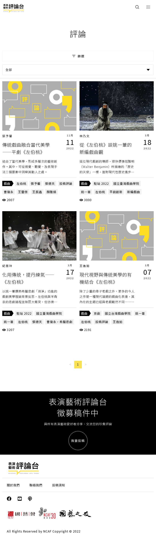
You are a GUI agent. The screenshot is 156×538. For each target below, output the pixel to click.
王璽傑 (23, 192)
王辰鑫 (37, 192)
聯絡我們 (35, 485)
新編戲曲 (133, 192)
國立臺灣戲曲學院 (126, 183)
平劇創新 (116, 192)
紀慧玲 (7, 266)
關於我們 (13, 485)
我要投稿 (78, 440)
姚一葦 (86, 192)
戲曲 (7, 183)
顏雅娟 (51, 192)
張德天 (50, 183)
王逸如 (85, 266)
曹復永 (9, 192)
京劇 (97, 313)
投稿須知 (58, 485)
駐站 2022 (101, 183)
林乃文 (85, 136)
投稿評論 (65, 183)
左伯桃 (21, 183)
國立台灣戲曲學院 (118, 313)
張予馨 (7, 136)
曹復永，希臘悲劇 (59, 321)
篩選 (81, 56)
